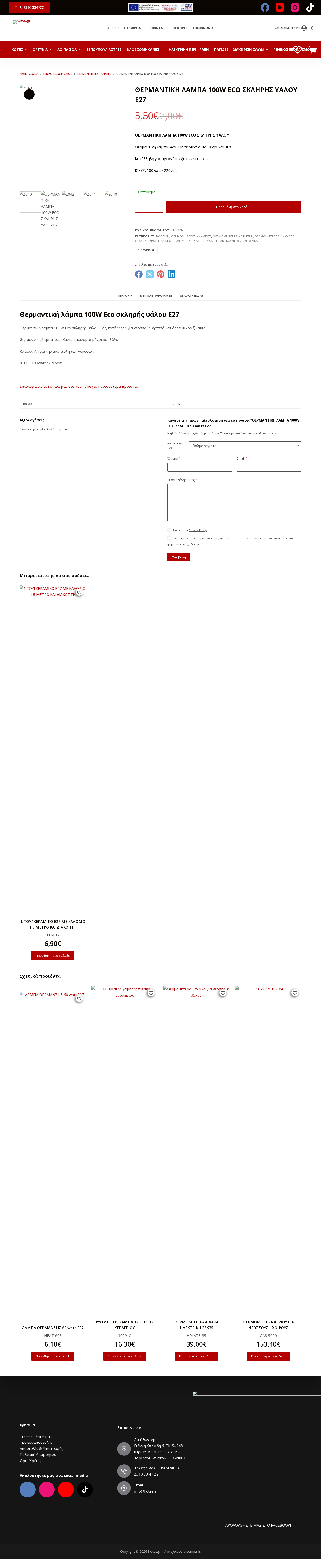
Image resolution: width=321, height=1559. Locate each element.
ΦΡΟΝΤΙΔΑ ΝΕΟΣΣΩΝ (164, 241)
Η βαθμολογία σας (177, 446)
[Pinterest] (160, 274)
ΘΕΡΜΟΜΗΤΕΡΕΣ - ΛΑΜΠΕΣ (191, 236)
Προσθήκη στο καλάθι (233, 207)
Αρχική (113, 28)
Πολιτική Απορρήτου (38, 1454)
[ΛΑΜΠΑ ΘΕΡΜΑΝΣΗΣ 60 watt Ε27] (53, 1155)
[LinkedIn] (171, 274)
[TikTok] (310, 7)
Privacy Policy (198, 530)
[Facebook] (265, 7)
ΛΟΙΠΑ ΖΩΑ (67, 49)
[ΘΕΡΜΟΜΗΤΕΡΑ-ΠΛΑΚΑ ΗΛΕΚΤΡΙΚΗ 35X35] (196, 1150)
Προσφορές (178, 28)
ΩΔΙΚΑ (253, 241)
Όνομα (174, 458)
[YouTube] (280, 7)
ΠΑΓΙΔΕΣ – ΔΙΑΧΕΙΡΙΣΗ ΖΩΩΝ (239, 49)
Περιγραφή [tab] (125, 295)
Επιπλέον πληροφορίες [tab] (156, 295)
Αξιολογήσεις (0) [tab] (191, 295)
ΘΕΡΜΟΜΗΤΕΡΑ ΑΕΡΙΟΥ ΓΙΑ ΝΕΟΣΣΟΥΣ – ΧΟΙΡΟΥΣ (268, 1324)
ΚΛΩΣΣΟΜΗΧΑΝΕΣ (143, 49)
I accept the (190, 530)
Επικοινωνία (203, 28)
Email (242, 458)
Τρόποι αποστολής (36, 1442)
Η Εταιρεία (132, 28)
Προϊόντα (154, 28)
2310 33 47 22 (146, 1474)
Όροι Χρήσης (31, 1460)
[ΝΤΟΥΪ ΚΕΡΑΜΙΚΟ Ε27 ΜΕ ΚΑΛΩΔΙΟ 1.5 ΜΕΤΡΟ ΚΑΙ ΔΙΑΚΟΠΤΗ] (53, 749)
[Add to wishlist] (79, 592)
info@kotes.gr (146, 1491)
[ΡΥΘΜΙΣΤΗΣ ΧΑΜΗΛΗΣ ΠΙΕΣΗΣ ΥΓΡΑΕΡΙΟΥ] (124, 1150)
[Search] (312, 28)
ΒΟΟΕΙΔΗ (162, 236)
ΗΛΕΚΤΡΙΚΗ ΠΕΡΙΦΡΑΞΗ (189, 49)
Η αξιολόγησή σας (182, 479)
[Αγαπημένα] (297, 49)
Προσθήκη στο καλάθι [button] (53, 955)
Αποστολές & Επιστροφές (41, 1448)
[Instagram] (295, 7)
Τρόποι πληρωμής (36, 1436)
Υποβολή (179, 557)
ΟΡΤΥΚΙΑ (40, 49)
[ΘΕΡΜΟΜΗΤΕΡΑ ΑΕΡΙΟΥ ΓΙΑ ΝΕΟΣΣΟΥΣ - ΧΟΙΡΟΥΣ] (268, 1150)
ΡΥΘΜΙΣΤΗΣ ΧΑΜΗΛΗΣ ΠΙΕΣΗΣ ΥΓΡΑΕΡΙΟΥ (125, 1324)
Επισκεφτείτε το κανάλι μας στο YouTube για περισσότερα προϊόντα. (79, 386)
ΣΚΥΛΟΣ (141, 241)
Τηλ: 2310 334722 (29, 7)
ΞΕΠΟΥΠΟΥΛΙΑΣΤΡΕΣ (104, 49)
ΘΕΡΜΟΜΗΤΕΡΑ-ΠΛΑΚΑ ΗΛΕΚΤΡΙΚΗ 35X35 (196, 1324)
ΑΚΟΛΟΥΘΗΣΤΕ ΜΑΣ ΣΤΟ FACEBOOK (257, 1525)
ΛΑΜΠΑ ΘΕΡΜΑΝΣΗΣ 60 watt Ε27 (52, 1327)
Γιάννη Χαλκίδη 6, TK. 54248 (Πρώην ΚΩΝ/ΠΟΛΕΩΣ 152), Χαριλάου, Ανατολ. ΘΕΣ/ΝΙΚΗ (159, 1451)
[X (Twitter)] (150, 274)
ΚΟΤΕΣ (17, 49)
